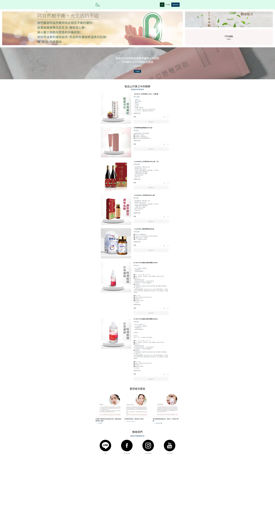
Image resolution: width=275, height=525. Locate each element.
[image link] (105, 445)
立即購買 (137, 71)
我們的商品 (175, 4)
